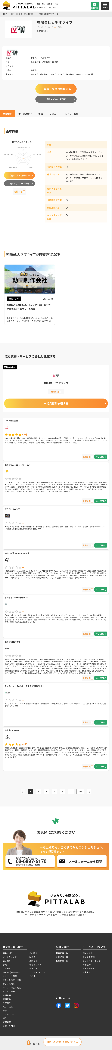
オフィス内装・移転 (12, 980)
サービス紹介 (25, 113)
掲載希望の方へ (90, 968)
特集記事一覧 (62, 960)
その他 (32, 976)
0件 (60, 27)
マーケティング (10, 957)
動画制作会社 (30, 14)
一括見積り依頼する (56, 403)
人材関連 (7, 1003)
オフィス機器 (9, 991)
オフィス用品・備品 (12, 987)
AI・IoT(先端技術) (11, 972)
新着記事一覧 (62, 953)
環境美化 (33, 960)
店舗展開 (7, 995)
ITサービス (8, 968)
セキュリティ (35, 964)
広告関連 (7, 960)
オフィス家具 (9, 983)
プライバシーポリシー (93, 960)
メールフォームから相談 (85, 861)
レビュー (54, 113)
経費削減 (7, 1022)
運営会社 (87, 972)
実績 (40, 113)
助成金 (32, 957)
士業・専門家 (9, 1025)
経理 (5, 1018)
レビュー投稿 (71, 113)
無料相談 (94, 7)
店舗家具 (7, 999)
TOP (5, 14)
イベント (33, 968)
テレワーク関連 (10, 976)
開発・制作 (15, 14)
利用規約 (87, 964)
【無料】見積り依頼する (56, 89)
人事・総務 (8, 1006)
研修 (5, 1010)
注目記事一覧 (62, 957)
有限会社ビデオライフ (48, 14)
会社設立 (33, 953)
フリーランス (9, 1014)
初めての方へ (89, 953)
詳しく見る (100, 456)
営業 (5, 964)
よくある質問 (89, 957)
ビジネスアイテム (37, 972)
